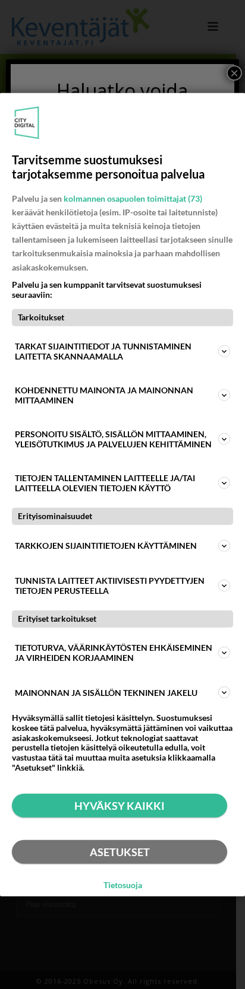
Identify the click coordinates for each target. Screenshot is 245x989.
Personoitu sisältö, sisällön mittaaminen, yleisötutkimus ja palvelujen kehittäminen (113, 439)
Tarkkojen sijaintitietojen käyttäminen (106, 545)
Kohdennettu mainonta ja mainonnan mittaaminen (104, 395)
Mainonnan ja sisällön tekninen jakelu (106, 692)
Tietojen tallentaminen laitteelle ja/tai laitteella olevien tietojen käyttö (105, 483)
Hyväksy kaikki (119, 805)
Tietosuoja (122, 885)
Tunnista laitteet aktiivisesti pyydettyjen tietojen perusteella (110, 585)
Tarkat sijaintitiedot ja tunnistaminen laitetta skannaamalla (103, 351)
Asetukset (120, 851)
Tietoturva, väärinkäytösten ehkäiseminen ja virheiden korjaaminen (113, 653)
